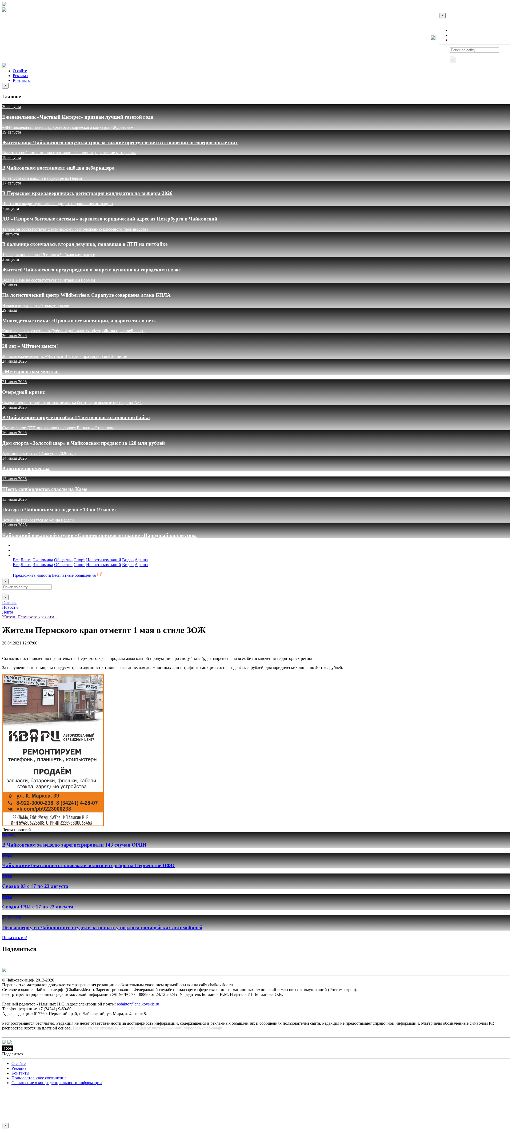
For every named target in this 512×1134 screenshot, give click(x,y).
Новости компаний (103, 560)
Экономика (43, 560)
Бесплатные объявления (74, 575)
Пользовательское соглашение (38, 1078)
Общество (63, 560)
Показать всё (14, 937)
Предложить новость (32, 575)
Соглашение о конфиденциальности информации (56, 1082)
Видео (128, 560)
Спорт (79, 560)
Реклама (457, 35)
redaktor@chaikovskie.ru (138, 1004)
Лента (26, 560)
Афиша (141, 560)
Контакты (459, 40)
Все (16, 560)
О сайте (457, 30)
